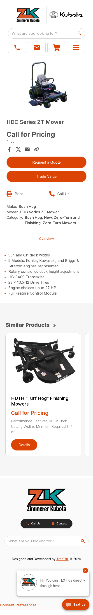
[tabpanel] (47, 85)
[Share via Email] (27, 149)
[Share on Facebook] (9, 149)
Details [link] (24, 445)
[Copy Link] (36, 149)
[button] (17, 47)
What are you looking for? (34, 33)
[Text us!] (75, 605)
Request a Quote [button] (46, 162)
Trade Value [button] (46, 176)
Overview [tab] (46, 239)
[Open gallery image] (47, 85)
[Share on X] (18, 149)
